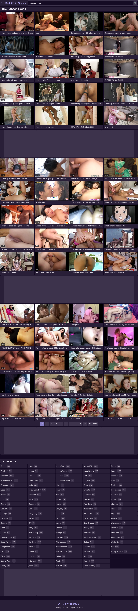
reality (88, 528)
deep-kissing (8, 537)
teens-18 (116, 475)
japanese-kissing (64, 480)
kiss (60, 494)
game (33, 509)
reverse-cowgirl (92, 537)
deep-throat (8, 542)
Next (95, 424)
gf (31, 523)
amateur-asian (9, 480)
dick (5, 551)
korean (61, 504)
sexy (88, 556)
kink (59, 485)
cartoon (6, 518)
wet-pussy (117, 537)
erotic (33, 466)
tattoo (116, 471)
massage (62, 537)
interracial (35, 561)
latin (60, 518)
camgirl (6, 513)
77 (90, 424)
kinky (60, 490)
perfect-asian (91, 513)
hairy (33, 528)
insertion (34, 556)
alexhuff (6, 471)
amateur (7, 475)
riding (88, 542)
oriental (89, 490)
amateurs (7, 485)
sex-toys (89, 551)
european (34, 475)
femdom (34, 494)
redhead (89, 532)
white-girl (117, 542)
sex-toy (89, 547)
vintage (116, 509)
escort (33, 471)
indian (33, 551)
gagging (34, 504)
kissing (60, 499)
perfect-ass (90, 518)
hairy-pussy (35, 532)
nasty (60, 561)
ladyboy (61, 509)
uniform (116, 494)
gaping (33, 518)
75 (80, 424)
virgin (115, 513)
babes (5, 494)
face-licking (35, 480)
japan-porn (62, 466)
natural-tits (90, 466)
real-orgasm (91, 523)
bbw (4, 499)
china (5, 532)
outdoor (89, 494)
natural (61, 565)
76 (85, 424)
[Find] (135, 3)
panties (88, 499)
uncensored (118, 490)
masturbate (63, 542)
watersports (118, 523)
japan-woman (64, 471)
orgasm (89, 480)
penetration (90, 509)
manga (60, 532)
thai (115, 480)
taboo (115, 466)
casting (6, 523)
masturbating (64, 547)
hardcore (35, 542)
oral (88, 475)
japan (33, 565)
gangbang (35, 513)
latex (60, 513)
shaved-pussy (91, 565)
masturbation (64, 551)
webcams (117, 532)
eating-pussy (8, 561)
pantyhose (90, 504)
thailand (116, 485)
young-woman (119, 551)
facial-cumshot (37, 490)
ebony (5, 565)
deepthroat (8, 547)
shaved (89, 561)
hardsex (34, 547)
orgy (88, 485)
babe (5, 490)
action (5, 466)
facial (33, 485)
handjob (34, 537)
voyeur (116, 518)
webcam (117, 528)
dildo (5, 556)
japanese (62, 475)
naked (60, 556)
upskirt (116, 499)
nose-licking (91, 471)
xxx (114, 547)
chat (4, 528)
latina (60, 523)
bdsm (5, 504)
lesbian (61, 528)
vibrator (116, 504)
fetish (33, 499)
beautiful (6, 509)
